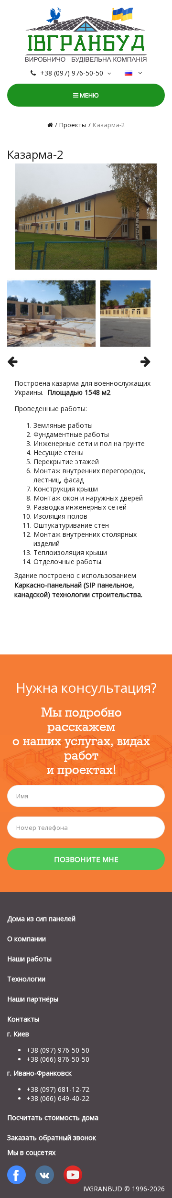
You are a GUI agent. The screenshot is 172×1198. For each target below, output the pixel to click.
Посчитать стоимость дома (52, 1117)
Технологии (26, 978)
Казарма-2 (109, 124)
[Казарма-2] (86, 215)
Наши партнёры (32, 998)
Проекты (72, 124)
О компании (26, 938)
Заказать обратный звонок (51, 1137)
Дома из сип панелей (41, 918)
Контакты (23, 1019)
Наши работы (29, 958)
